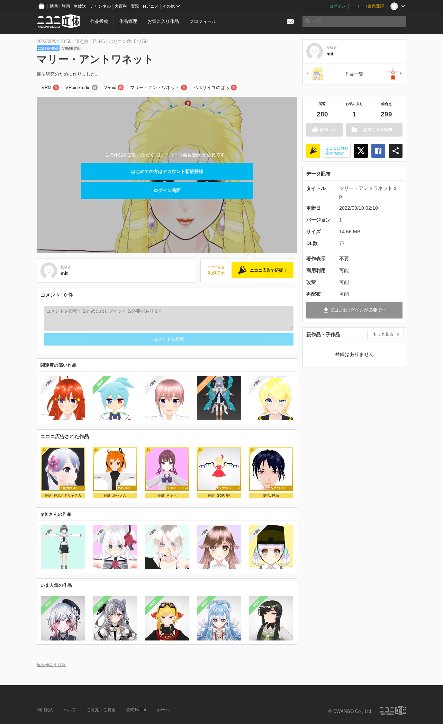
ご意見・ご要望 (101, 709)
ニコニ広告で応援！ (268, 270)
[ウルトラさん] (394, 74)
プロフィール (202, 21)
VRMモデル (71, 48)
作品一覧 (354, 74)
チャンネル (100, 6)
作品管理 (128, 21)
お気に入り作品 (163, 21)
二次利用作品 (48, 48)
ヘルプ (70, 709)
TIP (204, 383)
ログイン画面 (167, 190)
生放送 (80, 6)
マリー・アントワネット (155, 87)
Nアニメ (151, 6)
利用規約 (45, 709)
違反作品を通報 (51, 664)
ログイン (337, 6)
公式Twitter (136, 709)
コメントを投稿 (168, 339)
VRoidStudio (77, 87)
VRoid (110, 87)
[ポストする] (361, 151)
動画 (53, 6)
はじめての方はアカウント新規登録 (167, 171)
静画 (66, 6)
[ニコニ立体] (392, 710)
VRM (47, 87)
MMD (100, 383)
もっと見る (383, 334)
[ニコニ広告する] (313, 151)
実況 (135, 6)
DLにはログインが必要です (358, 310)
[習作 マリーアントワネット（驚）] (314, 74)
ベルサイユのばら (211, 87)
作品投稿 (99, 21)
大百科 (121, 6)
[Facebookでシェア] (378, 151)
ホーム (163, 709)
